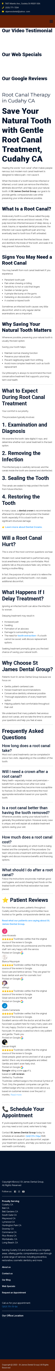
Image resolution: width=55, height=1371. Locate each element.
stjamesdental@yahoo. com (17, 11)
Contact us (7, 1273)
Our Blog (6, 1280)
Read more (16, 1094)
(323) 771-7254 (12, 8)
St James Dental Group (29, 1365)
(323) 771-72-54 (9, 1306)
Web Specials (8, 1286)
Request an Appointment (14, 1292)
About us (6, 1267)
